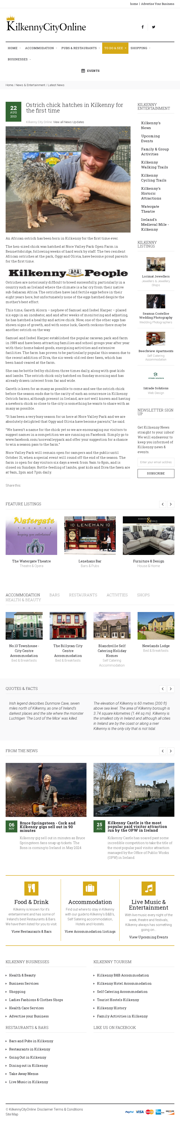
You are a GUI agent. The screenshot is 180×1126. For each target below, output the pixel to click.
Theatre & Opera (31, 566)
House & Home (148, 566)
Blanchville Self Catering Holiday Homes (112, 651)
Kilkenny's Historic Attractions (151, 193)
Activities (117, 594)
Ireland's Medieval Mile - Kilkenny (155, 224)
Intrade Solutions (156, 388)
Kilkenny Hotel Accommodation (124, 983)
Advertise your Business (29, 1016)
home (134, 4)
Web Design (156, 393)
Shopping (139, 48)
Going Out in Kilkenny (27, 1057)
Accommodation (40, 48)
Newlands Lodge (156, 646)
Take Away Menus (23, 1073)
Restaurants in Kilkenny (29, 1049)
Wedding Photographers (155, 322)
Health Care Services (26, 1008)
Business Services (24, 983)
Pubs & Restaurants (79, 48)
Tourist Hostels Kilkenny (118, 1000)
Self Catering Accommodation (155, 357)
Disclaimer (45, 1109)
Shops (143, 594)
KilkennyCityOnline (22, 1109)
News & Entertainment (30, 85)
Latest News (56, 85)
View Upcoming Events (148, 937)
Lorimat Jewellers (156, 276)
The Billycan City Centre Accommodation (67, 651)
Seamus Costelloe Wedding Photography (155, 315)
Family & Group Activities (155, 151)
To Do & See (114, 48)
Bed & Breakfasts (24, 660)
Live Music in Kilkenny (28, 1082)
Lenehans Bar (90, 561)
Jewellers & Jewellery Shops (156, 283)
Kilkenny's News (151, 125)
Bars (54, 594)
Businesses (18, 59)
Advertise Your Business (157, 4)
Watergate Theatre (150, 209)
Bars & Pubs (90, 566)
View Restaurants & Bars (31, 931)
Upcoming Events (150, 138)
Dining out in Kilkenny (28, 1065)
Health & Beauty (23, 599)
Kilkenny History (111, 1008)
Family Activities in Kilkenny (122, 1016)
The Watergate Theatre (31, 561)
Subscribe (156, 473)
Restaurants (83, 594)
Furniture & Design (148, 561)
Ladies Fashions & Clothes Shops (36, 1000)
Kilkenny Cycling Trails (153, 177)
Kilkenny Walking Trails (154, 164)
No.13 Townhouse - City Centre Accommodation (24, 651)
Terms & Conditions (68, 1109)
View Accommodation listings (90, 931)
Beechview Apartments (156, 351)
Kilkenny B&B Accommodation (123, 975)
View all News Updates (68, 122)
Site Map (12, 1114)
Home (13, 48)
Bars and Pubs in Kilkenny (31, 1041)
